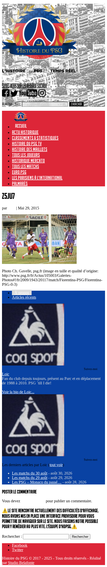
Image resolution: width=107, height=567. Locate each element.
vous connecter (33, 501)
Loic (11, 208)
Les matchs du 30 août (29, 473)
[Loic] (33, 364)
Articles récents (24, 297)
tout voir (56, 465)
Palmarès (20, 183)
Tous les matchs (25, 166)
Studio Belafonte (21, 563)
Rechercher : (12, 536)
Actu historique (25, 132)
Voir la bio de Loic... (18, 392)
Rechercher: (11, 104)
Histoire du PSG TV (27, 143)
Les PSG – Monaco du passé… (36, 482)
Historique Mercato (28, 160)
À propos (21, 293)
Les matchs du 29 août (29, 478)
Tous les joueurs (26, 155)
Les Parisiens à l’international (37, 177)
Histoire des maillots (29, 149)
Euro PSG (19, 172)
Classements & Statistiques (35, 138)
